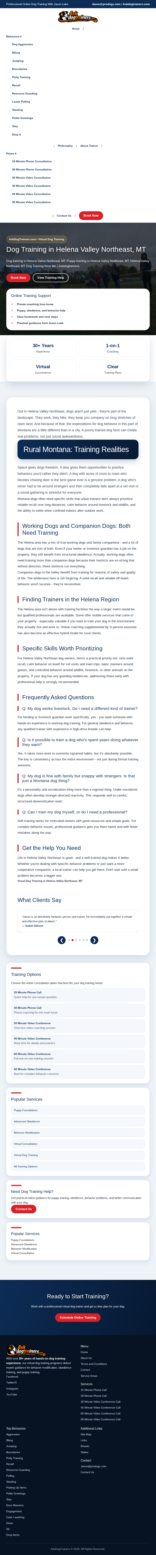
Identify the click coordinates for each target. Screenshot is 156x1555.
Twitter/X (11, 1382)
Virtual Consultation (25, 1143)
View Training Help (50, 277)
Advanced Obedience (27, 1121)
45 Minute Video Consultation (31, 185)
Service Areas (89, 1375)
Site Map (86, 1434)
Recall (16, 85)
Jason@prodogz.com (106, 4)
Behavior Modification (27, 1132)
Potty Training (21, 77)
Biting (16, 52)
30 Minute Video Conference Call (100, 1401)
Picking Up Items (16, 1487)
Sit (7, 1528)
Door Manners (15, 1505)
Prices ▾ (11, 153)
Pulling (10, 1475)
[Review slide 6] (87, 940)
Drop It (16, 134)
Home (76, 28)
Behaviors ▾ (13, 36)
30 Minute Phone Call (94, 1395)
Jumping (18, 60)
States (84, 1452)
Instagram (12, 1388)
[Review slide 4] (80, 940)
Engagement (14, 1511)
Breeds (85, 1446)
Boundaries (19, 68)
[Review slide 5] (83, 940)
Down (9, 1523)
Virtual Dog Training (26, 1155)
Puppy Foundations (25, 1110)
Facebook (12, 1376)
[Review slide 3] (76, 940)
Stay (15, 126)
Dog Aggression (22, 44)
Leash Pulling (21, 101)
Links (84, 1440)
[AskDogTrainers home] (40, 1350)
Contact (85, 1369)
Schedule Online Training (78, 1317)
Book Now (91, 215)
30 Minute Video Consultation (31, 177)
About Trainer (89, 145)
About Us (86, 1357)
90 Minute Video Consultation (31, 202)
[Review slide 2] (73, 940)
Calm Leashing (15, 1517)
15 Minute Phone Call (94, 1389)
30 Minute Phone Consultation (32, 169)
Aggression (13, 1434)
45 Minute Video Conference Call (100, 1407)
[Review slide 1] (69, 940)
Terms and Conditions (94, 1363)
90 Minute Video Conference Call (100, 1419)
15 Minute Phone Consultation (32, 161)
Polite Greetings (22, 118)
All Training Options (25, 1166)
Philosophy (65, 145)
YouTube (11, 1394)
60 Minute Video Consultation (31, 194)
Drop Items (13, 1534)
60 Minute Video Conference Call (100, 1413)
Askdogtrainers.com (136, 4)
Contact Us (64, 215)
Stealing (17, 109)
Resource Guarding (24, 93)
